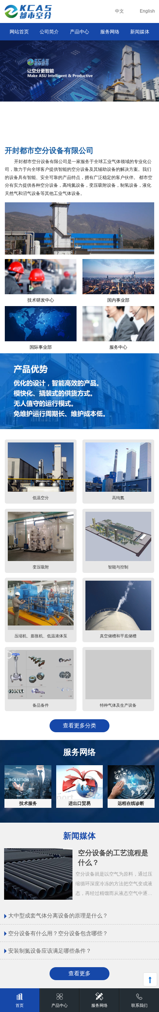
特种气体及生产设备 (118, 705)
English (147, 11)
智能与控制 (118, 567)
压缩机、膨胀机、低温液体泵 (40, 636)
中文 (119, 11)
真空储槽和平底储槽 (118, 636)
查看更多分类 (79, 726)
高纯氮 (118, 497)
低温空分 (41, 497)
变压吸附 (41, 567)
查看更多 (79, 973)
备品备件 (41, 705)
